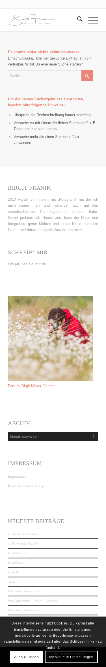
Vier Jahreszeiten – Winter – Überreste (33, 600)
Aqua (11, 581)
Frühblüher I (16, 562)
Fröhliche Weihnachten (23, 534)
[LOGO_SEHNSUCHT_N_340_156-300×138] (44, 20)
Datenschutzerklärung (26, 485)
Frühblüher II (17, 553)
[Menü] (90, 20)
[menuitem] (77, 20)
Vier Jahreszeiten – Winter (25, 591)
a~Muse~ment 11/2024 (23, 543)
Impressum (17, 476)
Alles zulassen (26, 657)
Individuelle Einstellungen (71, 657)
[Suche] (77, 20)
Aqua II (13, 572)
